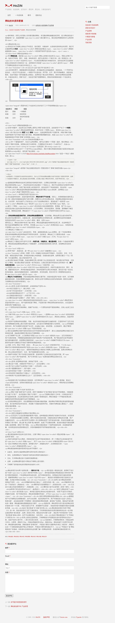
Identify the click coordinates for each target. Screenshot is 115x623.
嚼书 (29, 15)
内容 (6, 572)
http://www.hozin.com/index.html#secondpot (41, 153)
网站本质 (22, 536)
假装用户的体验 (90, 34)
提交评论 (9, 596)
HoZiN (17, 5)
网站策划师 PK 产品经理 (19, 606)
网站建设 (10, 536)
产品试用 (88, 39)
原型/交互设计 (90, 28)
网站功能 (38, 536)
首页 (9, 15)
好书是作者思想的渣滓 (19, 602)
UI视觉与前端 (90, 37)
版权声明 (46, 617)
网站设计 (44, 536)
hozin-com (64, 617)
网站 (6, 564)
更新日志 (38, 15)
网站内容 (33, 536)
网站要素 (27, 536)
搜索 (108, 7)
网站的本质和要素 (14, 21)
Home (6, 30)
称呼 (6, 548)
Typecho (79, 617)
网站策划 (16, 536)
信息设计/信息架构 (41, 25)
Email (7, 556)
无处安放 (88, 42)
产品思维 (51, 25)
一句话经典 (19, 15)
